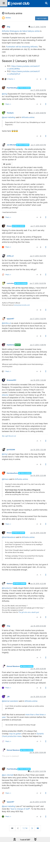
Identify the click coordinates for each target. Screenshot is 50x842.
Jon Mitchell (11, 145)
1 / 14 (25, 828)
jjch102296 (11, 450)
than (32, 714)
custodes (10, 283)
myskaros (10, 345)
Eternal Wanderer (13, 666)
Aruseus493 (11, 380)
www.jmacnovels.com (22, 305)
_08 (8, 697)
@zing (4, 94)
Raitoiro (10, 584)
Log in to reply (42, 18)
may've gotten (15, 733)
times (41, 714)
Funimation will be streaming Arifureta (22, 46)
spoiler (8, 164)
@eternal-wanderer (10, 701)
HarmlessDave (12, 473)
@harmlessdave (8, 537)
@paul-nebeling (8, 117)
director (5, 395)
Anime (8, 17)
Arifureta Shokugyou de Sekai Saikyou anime (21, 31)
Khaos (9, 226)
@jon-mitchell (7, 775)
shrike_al (10, 256)
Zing (8, 27)
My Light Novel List (9, 436)
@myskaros (7, 588)
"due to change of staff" (20, 809)
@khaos (5, 479)
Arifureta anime (28, 117)
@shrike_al (6, 323)
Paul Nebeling (12, 88)
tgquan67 (10, 319)
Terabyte (10, 113)
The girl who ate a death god (28, 612)
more (27, 714)
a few (36, 714)
